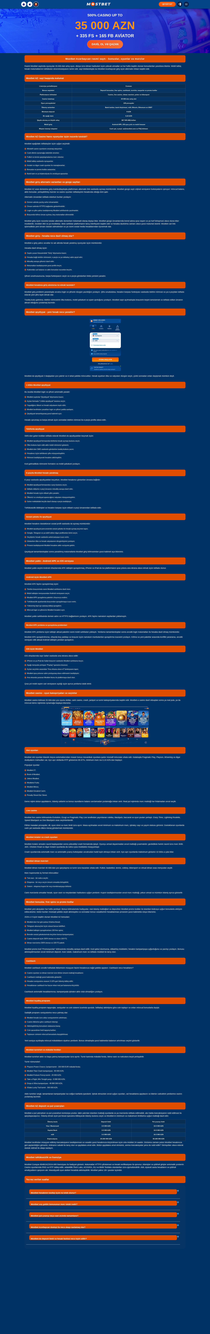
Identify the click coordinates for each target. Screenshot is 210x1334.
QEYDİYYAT (167, 4)
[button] (206, 1325)
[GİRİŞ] (179, 4)
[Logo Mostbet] (99, 4)
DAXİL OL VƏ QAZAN (105, 44)
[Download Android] (23, 4)
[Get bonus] (36, 4)
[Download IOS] (29, 4)
